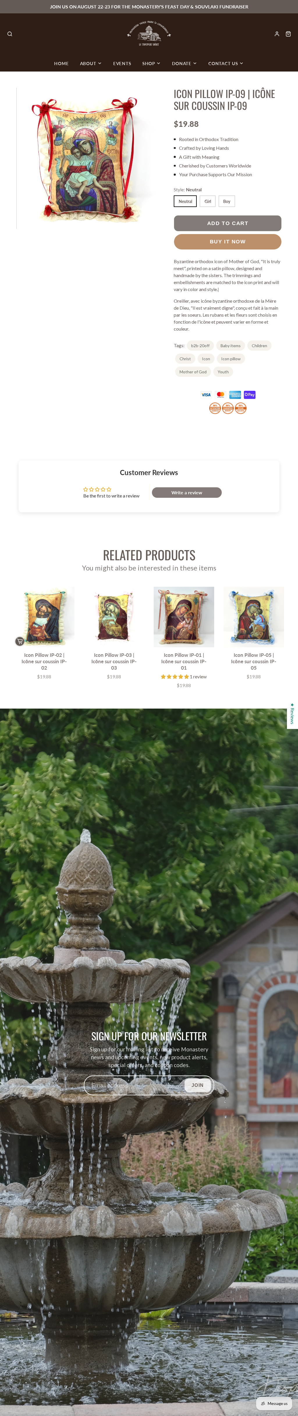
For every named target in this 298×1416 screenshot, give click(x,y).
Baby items (231, 345)
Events (122, 63)
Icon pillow (231, 358)
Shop (148, 63)
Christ (185, 358)
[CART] (288, 34)
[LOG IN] (277, 34)
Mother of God (193, 371)
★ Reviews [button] (292, 713)
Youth (223, 371)
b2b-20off (200, 345)
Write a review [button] (186, 492)
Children (259, 345)
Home (61, 63)
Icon (206, 358)
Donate (181, 63)
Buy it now (228, 241)
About (88, 63)
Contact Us (223, 63)
